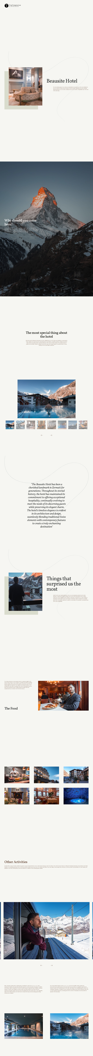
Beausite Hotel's (35, 985)
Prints (83, 5)
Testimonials (85, 5)
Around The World (79, 5)
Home (77, 5)
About (87, 5)
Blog (81, 5)
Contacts (88, 5)
